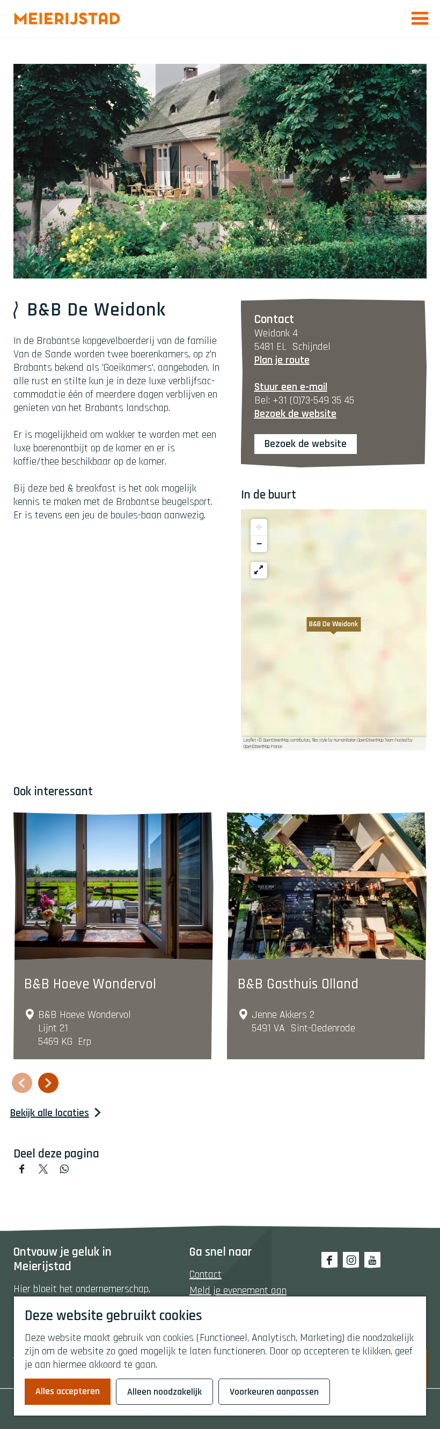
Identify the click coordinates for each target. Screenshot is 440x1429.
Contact (205, 1274)
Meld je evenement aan (238, 1291)
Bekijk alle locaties (49, 1113)
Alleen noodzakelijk (164, 1392)
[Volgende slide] (48, 1083)
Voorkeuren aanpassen (274, 1392)
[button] (333, 630)
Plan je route (282, 360)
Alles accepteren (67, 1391)
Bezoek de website (306, 444)
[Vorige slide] (22, 1083)
